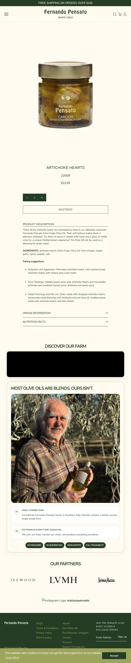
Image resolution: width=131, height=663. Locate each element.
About (65, 623)
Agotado (65, 209)
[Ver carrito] (120, 14)
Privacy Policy (44, 632)
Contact (66, 637)
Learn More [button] (12, 657)
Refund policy (44, 637)
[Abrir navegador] (6, 14)
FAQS (39, 623)
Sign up (122, 636)
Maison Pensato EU (73, 647)
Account (67, 642)
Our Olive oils (70, 628)
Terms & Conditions (47, 628)
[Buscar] (115, 14)
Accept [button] (114, 655)
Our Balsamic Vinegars (75, 632)
